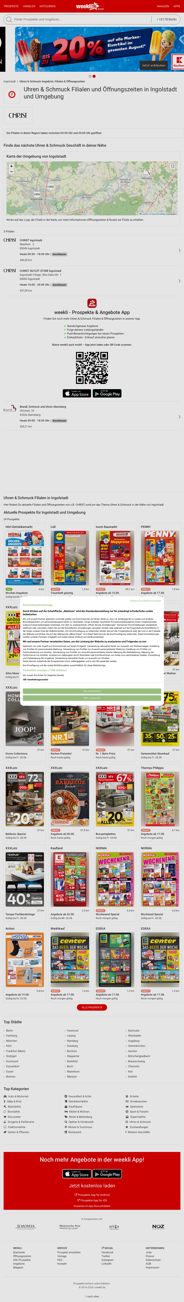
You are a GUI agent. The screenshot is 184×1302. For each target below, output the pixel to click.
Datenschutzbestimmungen (145, 600)
